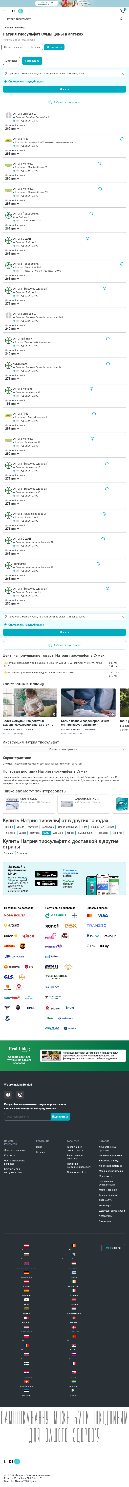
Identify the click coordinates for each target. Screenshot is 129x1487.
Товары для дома (108, 1195)
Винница (8, 827)
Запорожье (48, 827)
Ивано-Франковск (68, 827)
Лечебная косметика (110, 1165)
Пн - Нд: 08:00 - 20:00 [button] (27, 245)
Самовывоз (32, 60)
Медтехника (105, 1176)
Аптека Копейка (99, 164)
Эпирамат (98, 564)
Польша (8, 853)
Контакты (9, 1155)
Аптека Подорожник (91, 214)
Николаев (9, 832)
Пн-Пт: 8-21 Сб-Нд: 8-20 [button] (28, 220)
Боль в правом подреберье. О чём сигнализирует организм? (85, 722)
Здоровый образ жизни (112, 1210)
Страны (40, 1152)
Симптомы (105, 1221)
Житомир (33, 827)
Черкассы (102, 832)
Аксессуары (105, 1216)
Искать (64, 89)
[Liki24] (12, 1462)
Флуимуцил (108, 364)
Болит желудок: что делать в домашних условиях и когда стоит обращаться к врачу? (27, 723)
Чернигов (117, 832)
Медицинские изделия (111, 1171)
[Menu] (4, 11)
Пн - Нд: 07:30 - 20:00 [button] (27, 420)
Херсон (70, 832)
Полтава (35, 832)
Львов (110, 827)
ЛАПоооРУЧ (106, 1200)
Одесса (22, 832)
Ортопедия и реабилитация (107, 1183)
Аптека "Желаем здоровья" (104, 514)
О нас (39, 1147)
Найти (122, 19)
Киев (84, 827)
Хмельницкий (85, 832)
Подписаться (60, 1116)
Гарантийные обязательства (75, 1149)
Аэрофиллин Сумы (87, 799)
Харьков (58, 832)
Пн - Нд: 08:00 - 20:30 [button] (27, 120)
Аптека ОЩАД (87, 239)
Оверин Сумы (28, 799)
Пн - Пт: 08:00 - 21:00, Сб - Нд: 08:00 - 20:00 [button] (38, 270)
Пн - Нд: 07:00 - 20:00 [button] (27, 370)
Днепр (20, 827)
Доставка (11, 60)
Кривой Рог (97, 827)
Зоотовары (105, 1205)
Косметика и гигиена (110, 1155)
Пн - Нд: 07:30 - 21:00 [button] (27, 170)
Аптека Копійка (92, 389)
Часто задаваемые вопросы (14, 1162)
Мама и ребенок (108, 1190)
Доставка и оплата (14, 1150)
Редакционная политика (75, 1157)
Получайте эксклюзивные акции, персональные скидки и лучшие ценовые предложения (35, 1106)
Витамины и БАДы (109, 1160)
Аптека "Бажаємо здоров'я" (104, 289)
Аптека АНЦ (122, 139)
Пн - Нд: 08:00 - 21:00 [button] (27, 470)
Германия (21, 853)
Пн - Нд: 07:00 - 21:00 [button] (27, 295)
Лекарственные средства (107, 1149)
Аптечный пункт (108, 339)
